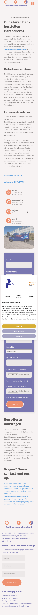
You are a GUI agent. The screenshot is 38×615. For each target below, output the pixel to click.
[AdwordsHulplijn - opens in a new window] (32, 284)
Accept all (19, 326)
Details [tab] (31, 296)
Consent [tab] (7, 296)
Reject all (19, 336)
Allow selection (19, 331)
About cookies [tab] (19, 296)
